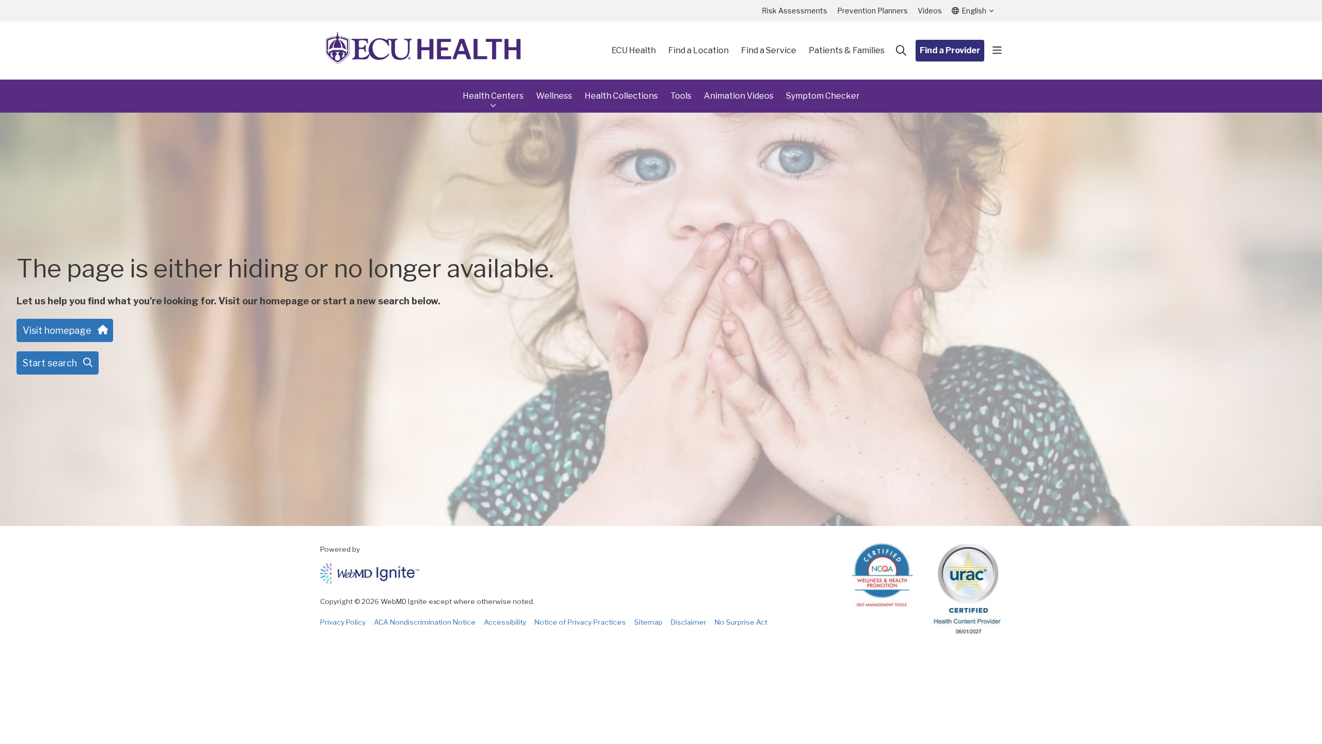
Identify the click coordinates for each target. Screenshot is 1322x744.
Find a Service (768, 50)
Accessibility (505, 622)
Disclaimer (688, 622)
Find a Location (698, 50)
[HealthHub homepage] (423, 50)
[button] (997, 50)
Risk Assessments (794, 10)
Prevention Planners (872, 10)
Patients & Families (847, 50)
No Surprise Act (741, 622)
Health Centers (493, 96)
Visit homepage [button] (57, 330)
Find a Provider (950, 50)
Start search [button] (50, 363)
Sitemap (648, 622)
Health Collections (621, 96)
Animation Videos (739, 96)
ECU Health (633, 50)
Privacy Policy (343, 622)
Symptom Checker (823, 96)
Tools (680, 96)
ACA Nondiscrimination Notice (425, 622)
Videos (930, 10)
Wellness (554, 96)
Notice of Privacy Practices (580, 622)
